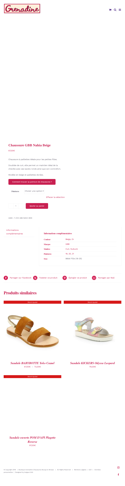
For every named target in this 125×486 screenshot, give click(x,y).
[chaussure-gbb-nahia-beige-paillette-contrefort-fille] (32, 80)
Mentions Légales (80, 470)
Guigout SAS (28, 472)
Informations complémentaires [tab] (14, 232)
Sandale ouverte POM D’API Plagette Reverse (32, 439)
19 (67, 254)
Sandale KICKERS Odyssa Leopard (92, 363)
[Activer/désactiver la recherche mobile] (115, 10)
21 (73, 254)
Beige (68, 239)
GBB (67, 244)
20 (70, 254)
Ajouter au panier (37, 206)
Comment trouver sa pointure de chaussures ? (32, 182)
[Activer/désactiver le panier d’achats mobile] (110, 10)
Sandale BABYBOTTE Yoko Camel (32, 363)
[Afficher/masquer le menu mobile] (120, 10)
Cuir (67, 249)
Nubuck (74, 249)
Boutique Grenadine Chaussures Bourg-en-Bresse (36, 470)
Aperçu (32, 328)
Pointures (15, 191)
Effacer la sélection (55, 197)
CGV (90, 470)
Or (73, 239)
